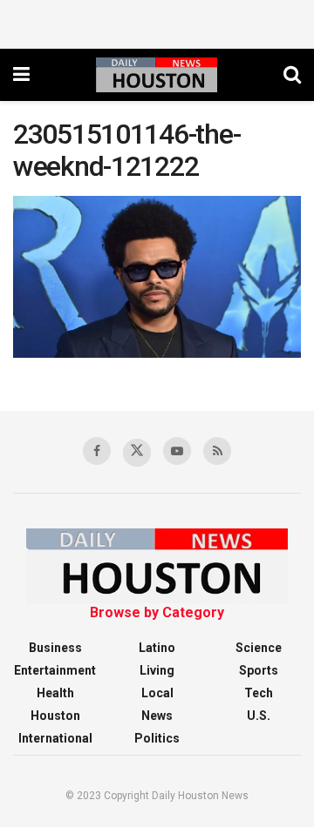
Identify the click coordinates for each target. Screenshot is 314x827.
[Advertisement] (157, 22)
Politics (157, 738)
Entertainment (55, 670)
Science (259, 648)
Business (55, 648)
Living (157, 670)
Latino (157, 648)
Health (55, 693)
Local (157, 693)
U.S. (258, 716)
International (55, 738)
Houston (55, 716)
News (157, 716)
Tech (258, 693)
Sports (258, 670)
